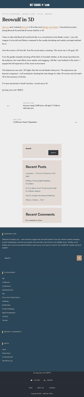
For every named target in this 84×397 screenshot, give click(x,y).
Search (28, 148)
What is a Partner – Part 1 (35, 200)
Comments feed (7, 357)
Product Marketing (8, 309)
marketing (5, 301)
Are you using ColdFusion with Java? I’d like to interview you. (41, 105)
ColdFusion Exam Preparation (25, 121)
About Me (40, 388)
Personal (48, 14)
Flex (3, 294)
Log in (4, 349)
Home (30, 388)
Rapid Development (8, 313)
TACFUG (5, 316)
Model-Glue (6, 305)
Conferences (6, 286)
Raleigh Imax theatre (50, 27)
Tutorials (5, 320)
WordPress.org (7, 361)
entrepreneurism (7, 290)
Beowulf (24, 27)
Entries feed (6, 353)
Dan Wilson (15, 14)
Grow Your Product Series (11, 297)
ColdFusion (6, 282)
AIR (3, 278)
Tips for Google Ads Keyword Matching (40, 195)
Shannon (5, 27)
